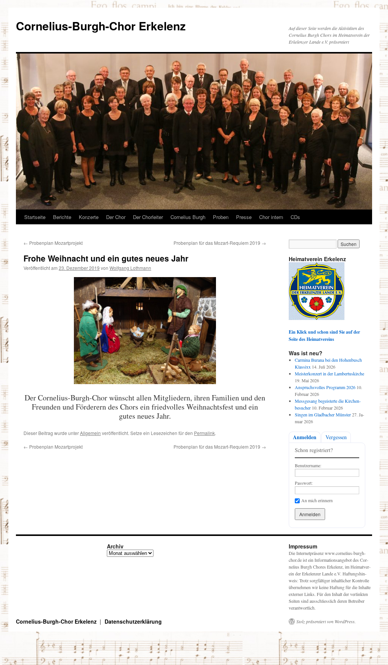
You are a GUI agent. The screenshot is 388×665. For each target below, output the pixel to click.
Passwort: (304, 483)
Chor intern (271, 217)
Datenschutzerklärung (133, 621)
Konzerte (89, 217)
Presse (244, 217)
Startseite (34, 217)
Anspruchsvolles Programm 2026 (325, 387)
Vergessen (336, 437)
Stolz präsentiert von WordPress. (326, 621)
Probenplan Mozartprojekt (53, 243)
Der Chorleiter (148, 217)
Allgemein (90, 433)
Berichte (62, 217)
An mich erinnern (317, 500)
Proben (220, 217)
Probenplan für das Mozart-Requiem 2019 (220, 243)
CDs (295, 217)
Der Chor (115, 217)
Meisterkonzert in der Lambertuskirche (329, 373)
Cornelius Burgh (188, 217)
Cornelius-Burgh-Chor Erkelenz (101, 25)
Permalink (204, 433)
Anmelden (304, 437)
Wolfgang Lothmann (130, 268)
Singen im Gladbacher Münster (323, 414)
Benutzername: (308, 465)
